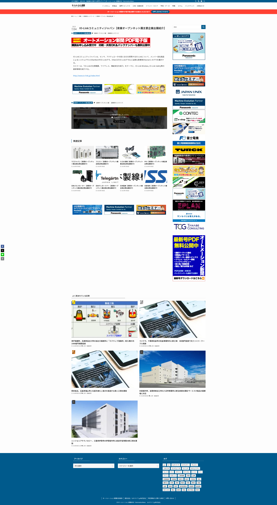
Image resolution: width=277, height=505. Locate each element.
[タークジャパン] (189, 153)
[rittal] (189, 164)
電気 (197, 490)
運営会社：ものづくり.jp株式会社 (135, 498)
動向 (186, 479)
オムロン (194, 465)
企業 (193, 476)
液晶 (198, 483)
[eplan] (189, 210)
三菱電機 (181, 476)
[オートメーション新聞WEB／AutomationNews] (78, 6)
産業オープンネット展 (100, 33)
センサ (165, 472)
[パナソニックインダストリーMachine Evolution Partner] (87, 93)
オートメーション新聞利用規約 (112, 498)
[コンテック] (189, 122)
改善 (188, 483)
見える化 (166, 490)
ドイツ (194, 472)
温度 (164, 486)
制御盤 (174, 479)
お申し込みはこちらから (160, 12)
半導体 (193, 479)
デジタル (187, 472)
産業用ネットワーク (113, 33)
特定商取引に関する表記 (156, 498)
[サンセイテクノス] (189, 221)
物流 (175, 486)
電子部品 (191, 490)
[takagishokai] (151, 214)
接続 (177, 483)
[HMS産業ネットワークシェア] (189, 133)
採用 (171, 483)
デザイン (178, 472)
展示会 (165, 483)
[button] (2, 246)
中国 (188, 476)
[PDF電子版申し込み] (110, 46)
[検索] (204, 1)
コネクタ (166, 468)
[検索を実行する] (203, 27)
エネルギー (185, 465)
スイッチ (185, 468)
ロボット (173, 476)
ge (164, 465)
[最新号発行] (189, 280)
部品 (184, 490)
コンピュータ (176, 468)
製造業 (198, 486)
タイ (171, 472)
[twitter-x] (195, 1)
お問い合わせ (170, 498)
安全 (199, 479)
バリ (200, 472)
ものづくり (175, 465)
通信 (178, 490)
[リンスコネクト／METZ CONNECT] (189, 187)
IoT (169, 465)
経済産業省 (183, 486)
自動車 (191, 486)
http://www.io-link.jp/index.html (86, 75)
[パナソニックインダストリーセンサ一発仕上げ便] (189, 59)
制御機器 (166, 479)
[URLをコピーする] (2, 258)
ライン (165, 476)
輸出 (173, 490)
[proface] (87, 214)
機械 (193, 483)
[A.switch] (119, 93)
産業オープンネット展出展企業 (82, 33)
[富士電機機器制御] (189, 145)
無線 (170, 486)
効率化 (181, 479)
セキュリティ (195, 468)
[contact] (201, 1)
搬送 (182, 483)
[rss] (198, 1)
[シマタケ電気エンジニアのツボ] (151, 93)
